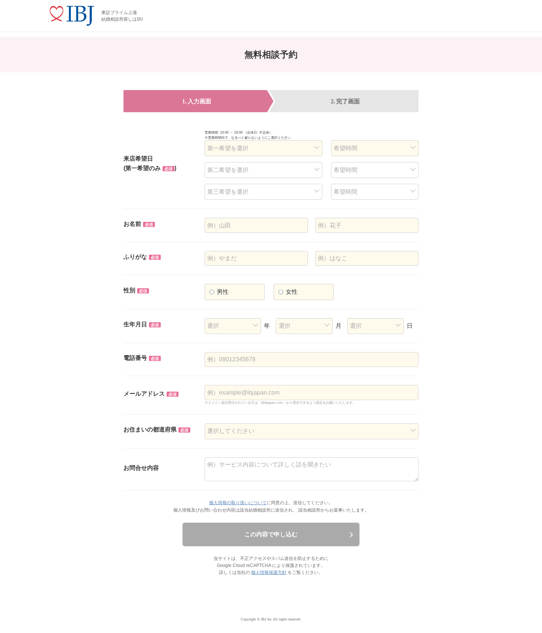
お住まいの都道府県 (156, 429)
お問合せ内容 (141, 468)
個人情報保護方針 (268, 572)
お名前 (138, 224)
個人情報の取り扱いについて (238, 502)
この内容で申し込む (271, 534)
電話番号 (141, 358)
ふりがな (141, 257)
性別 (135, 290)
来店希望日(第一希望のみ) (150, 163)
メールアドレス (150, 394)
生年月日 (141, 324)
